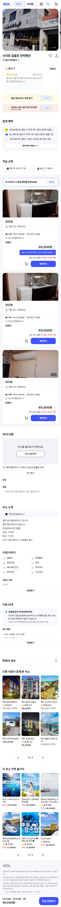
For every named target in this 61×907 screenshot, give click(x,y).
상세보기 (8, 242)
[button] (32, 4)
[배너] (30, 98)
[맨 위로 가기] (55, 890)
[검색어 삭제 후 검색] (41, 4)
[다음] (43, 757)
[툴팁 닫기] (54, 252)
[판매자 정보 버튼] (55, 660)
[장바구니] (56, 4)
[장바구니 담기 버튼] (26, 264)
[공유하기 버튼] (56, 56)
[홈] (6, 4)
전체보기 (53, 69)
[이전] (18, 757)
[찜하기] (50, 56)
